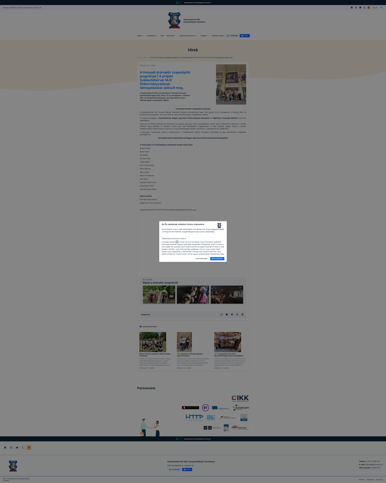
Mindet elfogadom (217, 258)
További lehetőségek (201, 258)
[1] (177, 242)
